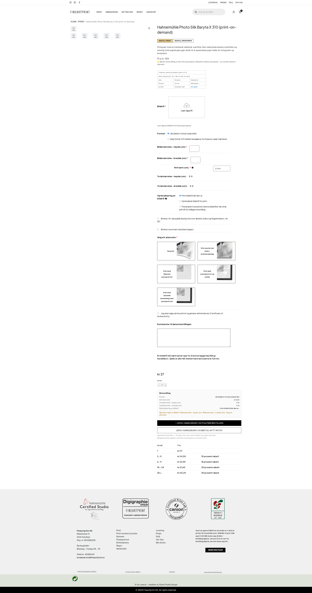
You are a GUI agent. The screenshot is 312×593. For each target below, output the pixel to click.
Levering (213, 2)
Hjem (73, 21)
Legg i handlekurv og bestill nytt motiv (199, 430)
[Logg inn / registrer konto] (233, 12)
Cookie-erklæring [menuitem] (132, 572)
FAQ (231, 2)
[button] (149, 28)
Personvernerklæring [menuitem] (87, 572)
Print (81, 21)
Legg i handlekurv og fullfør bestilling (200, 423)
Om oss (239, 2)
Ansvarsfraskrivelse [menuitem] (213, 572)
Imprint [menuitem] (172, 572)
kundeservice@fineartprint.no (91, 557)
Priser (223, 2)
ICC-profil (194, 87)
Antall (159, 381)
